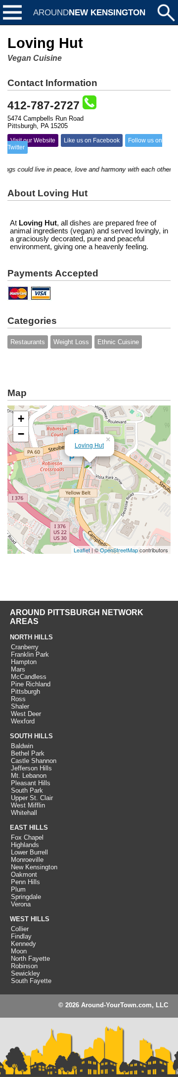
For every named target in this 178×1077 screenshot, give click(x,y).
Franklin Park (30, 654)
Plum (18, 889)
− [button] (21, 434)
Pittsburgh (25, 691)
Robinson (24, 966)
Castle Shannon (33, 760)
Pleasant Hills (30, 783)
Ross (18, 699)
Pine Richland (30, 684)
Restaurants (27, 342)
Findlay (21, 936)
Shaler (20, 706)
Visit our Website (32, 140)
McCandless (28, 676)
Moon (19, 951)
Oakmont (24, 874)
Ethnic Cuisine (118, 342)
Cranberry (25, 647)
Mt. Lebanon (28, 775)
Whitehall (24, 812)
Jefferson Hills (31, 768)
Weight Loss (71, 342)
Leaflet (82, 550)
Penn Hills (25, 882)
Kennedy (23, 943)
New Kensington (34, 867)
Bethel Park (27, 753)
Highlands (25, 845)
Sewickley (25, 973)
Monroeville (27, 859)
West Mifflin (28, 805)
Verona (21, 904)
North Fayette (30, 958)
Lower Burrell (29, 852)
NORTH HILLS (31, 637)
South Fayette (31, 981)
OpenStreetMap (119, 550)
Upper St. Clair (32, 798)
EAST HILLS (29, 827)
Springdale (26, 896)
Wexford (23, 721)
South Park (27, 790)
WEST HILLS (29, 919)
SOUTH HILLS (31, 736)
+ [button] (21, 418)
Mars (18, 669)
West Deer (26, 714)
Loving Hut (89, 445)
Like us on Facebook (92, 140)
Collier (20, 929)
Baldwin (22, 746)
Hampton (24, 662)
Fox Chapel (27, 837)
